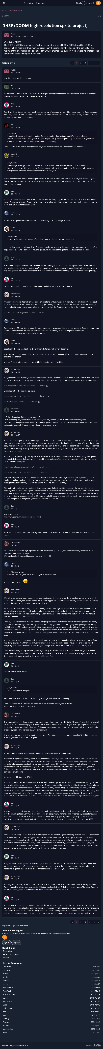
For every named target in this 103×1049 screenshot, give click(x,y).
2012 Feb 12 (15, 260)
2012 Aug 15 (15, 296)
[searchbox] (51, 16)
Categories (28, 3)
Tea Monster (15, 542)
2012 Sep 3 (15, 806)
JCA (12, 85)
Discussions (40, 3)
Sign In (79, 3)
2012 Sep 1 (15, 509)
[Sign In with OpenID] (98, 3)
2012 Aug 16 (15, 372)
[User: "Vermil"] (6, 229)
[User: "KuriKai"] (6, 35)
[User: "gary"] (6, 105)
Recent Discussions (11, 954)
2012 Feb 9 (15, 157)
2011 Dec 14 (15, 36)
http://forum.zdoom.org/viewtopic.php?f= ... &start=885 (26, 312)
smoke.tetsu (15, 294)
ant (12, 125)
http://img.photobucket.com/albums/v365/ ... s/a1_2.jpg (26, 472)
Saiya (13, 257)
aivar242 (14, 154)
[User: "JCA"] (6, 86)
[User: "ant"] (6, 126)
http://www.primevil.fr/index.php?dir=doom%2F (23, 517)
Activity (6, 957)
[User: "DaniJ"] (6, 213)
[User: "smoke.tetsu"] (6, 294)
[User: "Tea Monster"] (6, 543)
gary (12, 104)
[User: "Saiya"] (6, 258)
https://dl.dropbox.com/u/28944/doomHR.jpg (22, 401)
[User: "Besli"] (6, 507)
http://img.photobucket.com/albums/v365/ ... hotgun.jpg (26, 396)
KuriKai (13, 34)
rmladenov (15, 409)
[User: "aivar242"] (6, 155)
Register (88, 3)
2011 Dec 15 (15, 106)
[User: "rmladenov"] (6, 410)
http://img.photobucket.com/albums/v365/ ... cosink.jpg (26, 385)
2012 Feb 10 (15, 194)
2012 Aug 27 (15, 411)
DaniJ (13, 212)
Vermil (13, 228)
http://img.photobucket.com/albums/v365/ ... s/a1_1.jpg (26, 467)
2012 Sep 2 (15, 527)
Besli (12, 506)
